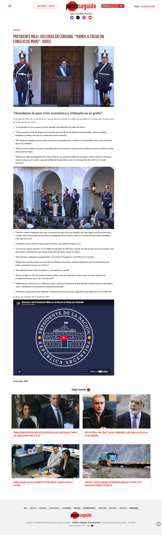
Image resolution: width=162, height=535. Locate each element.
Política (16, 30)
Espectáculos (54, 508)
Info (25, 508)
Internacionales (89, 508)
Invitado (77, 508)
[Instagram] (84, 17)
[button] (10, 6)
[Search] (121, 6)
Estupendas (66, 508)
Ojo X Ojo (122, 508)
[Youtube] (90, 17)
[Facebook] (72, 17)
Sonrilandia (133, 508)
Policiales (43, 508)
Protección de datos (94, 523)
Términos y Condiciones (79, 523)
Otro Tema (102, 508)
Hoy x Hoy (112, 508)
